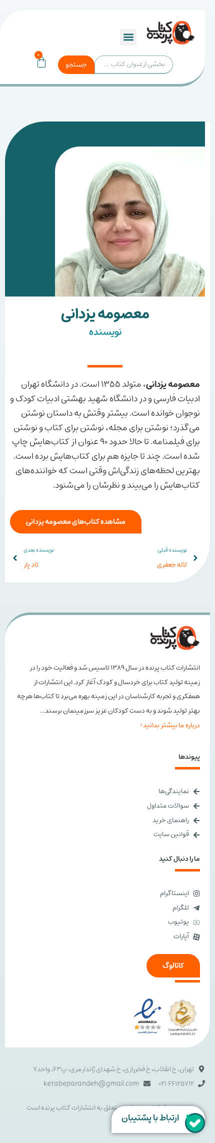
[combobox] (133, 65)
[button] (128, 37)
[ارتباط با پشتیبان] (195, 1123)
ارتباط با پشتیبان (150, 1118)
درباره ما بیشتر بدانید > (170, 725)
